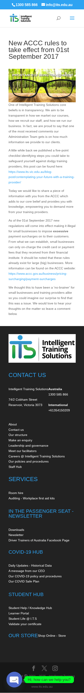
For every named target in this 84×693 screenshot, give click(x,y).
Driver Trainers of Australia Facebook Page (39, 540)
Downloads (16, 530)
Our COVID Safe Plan (24, 581)
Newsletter (16, 535)
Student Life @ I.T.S (23, 618)
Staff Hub (15, 467)
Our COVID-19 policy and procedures (35, 576)
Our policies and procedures (29, 461)
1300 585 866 (27, 5)
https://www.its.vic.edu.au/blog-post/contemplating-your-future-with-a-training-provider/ (42, 177)
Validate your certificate (25, 624)
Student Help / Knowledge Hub (30, 608)
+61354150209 (59, 410)
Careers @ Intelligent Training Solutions (37, 456)
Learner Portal (19, 613)
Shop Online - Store (52, 635)
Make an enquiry (20, 440)
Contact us (16, 429)
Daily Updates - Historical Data (30, 565)
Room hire (16, 493)
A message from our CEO (27, 571)
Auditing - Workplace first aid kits (32, 498)
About (13, 424)
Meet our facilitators (23, 451)
